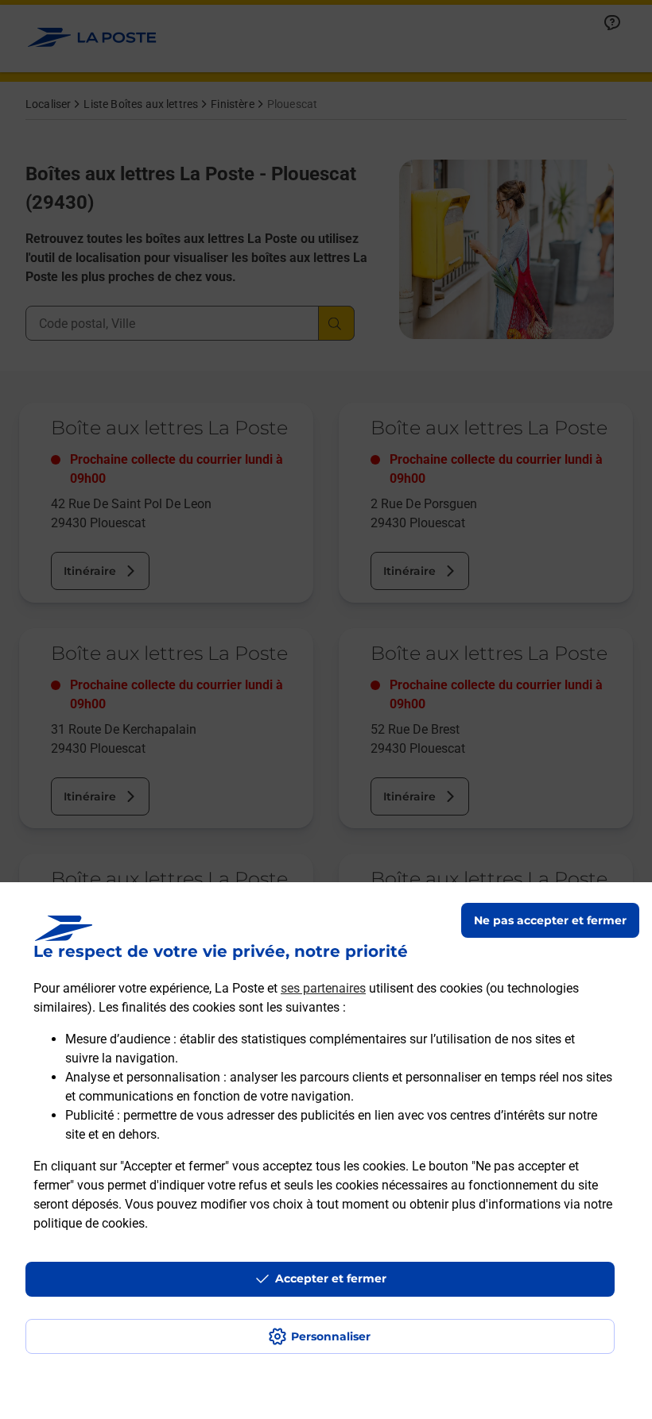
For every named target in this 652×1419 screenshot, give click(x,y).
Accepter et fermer (330, 1278)
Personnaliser (331, 1336)
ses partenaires (323, 988)
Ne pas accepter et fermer (550, 920)
